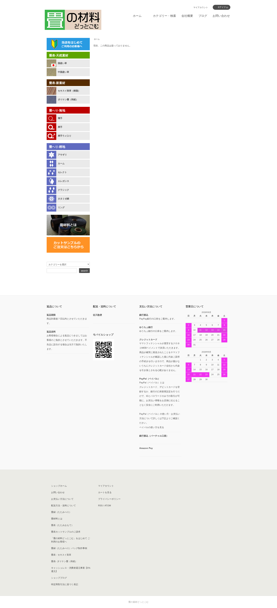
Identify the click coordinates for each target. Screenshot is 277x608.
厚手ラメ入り (64, 135)
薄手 (60, 118)
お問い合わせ (221, 15)
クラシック (63, 190)
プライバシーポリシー (109, 499)
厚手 (60, 127)
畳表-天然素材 (58, 55)
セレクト (62, 172)
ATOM (108, 505)
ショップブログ (59, 577)
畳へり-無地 (57, 110)
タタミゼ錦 (63, 198)
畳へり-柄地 (57, 146)
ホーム (137, 15)
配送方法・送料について (63, 505)
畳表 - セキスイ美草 (61, 554)
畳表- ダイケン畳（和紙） (64, 561)
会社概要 (187, 15)
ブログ (202, 15)
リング (61, 207)
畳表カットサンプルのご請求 (65, 531)
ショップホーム (59, 486)
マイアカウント (200, 7)
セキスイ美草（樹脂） (69, 90)
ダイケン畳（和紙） (68, 99)
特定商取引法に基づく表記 (64, 584)
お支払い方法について (62, 499)
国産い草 (62, 63)
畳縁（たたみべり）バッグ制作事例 (69, 548)
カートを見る (105, 492)
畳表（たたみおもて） (62, 525)
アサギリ (62, 154)
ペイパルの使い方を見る (151, 427)
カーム (61, 163)
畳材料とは (56, 518)
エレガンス (63, 181)
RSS (100, 505)
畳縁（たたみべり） (61, 512)
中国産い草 (63, 72)
